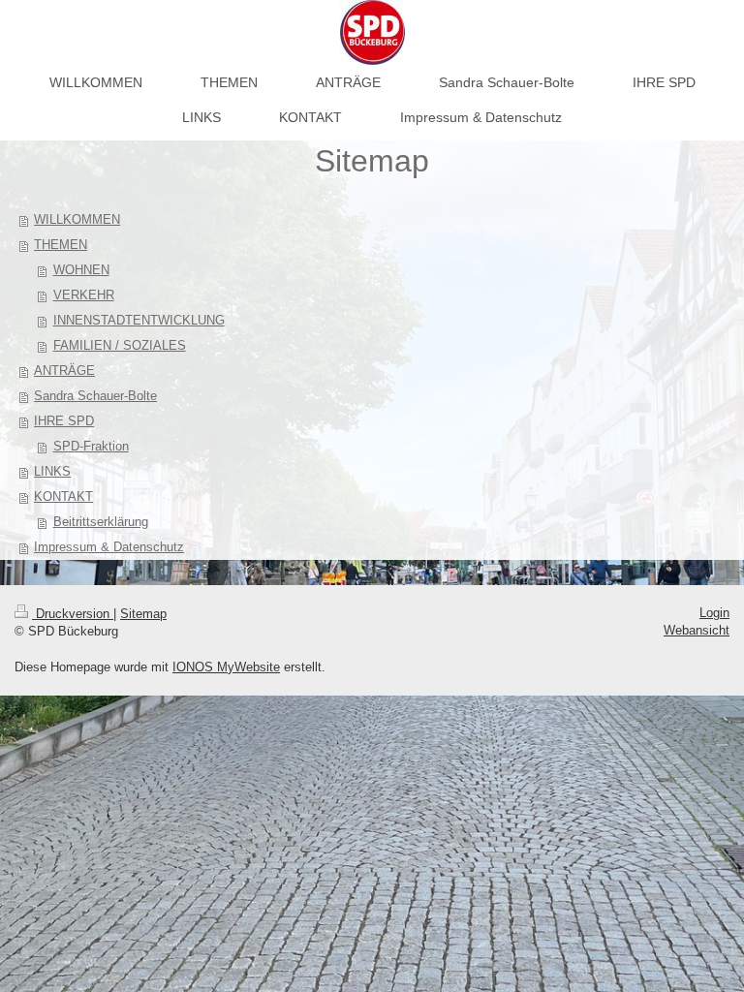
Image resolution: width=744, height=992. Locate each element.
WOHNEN (81, 270)
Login (714, 612)
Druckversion (72, 613)
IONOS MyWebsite (226, 667)
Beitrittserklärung (100, 521)
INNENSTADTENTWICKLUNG (139, 320)
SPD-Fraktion (91, 446)
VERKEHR (83, 295)
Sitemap (143, 613)
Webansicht (696, 630)
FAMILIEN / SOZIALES (119, 345)
